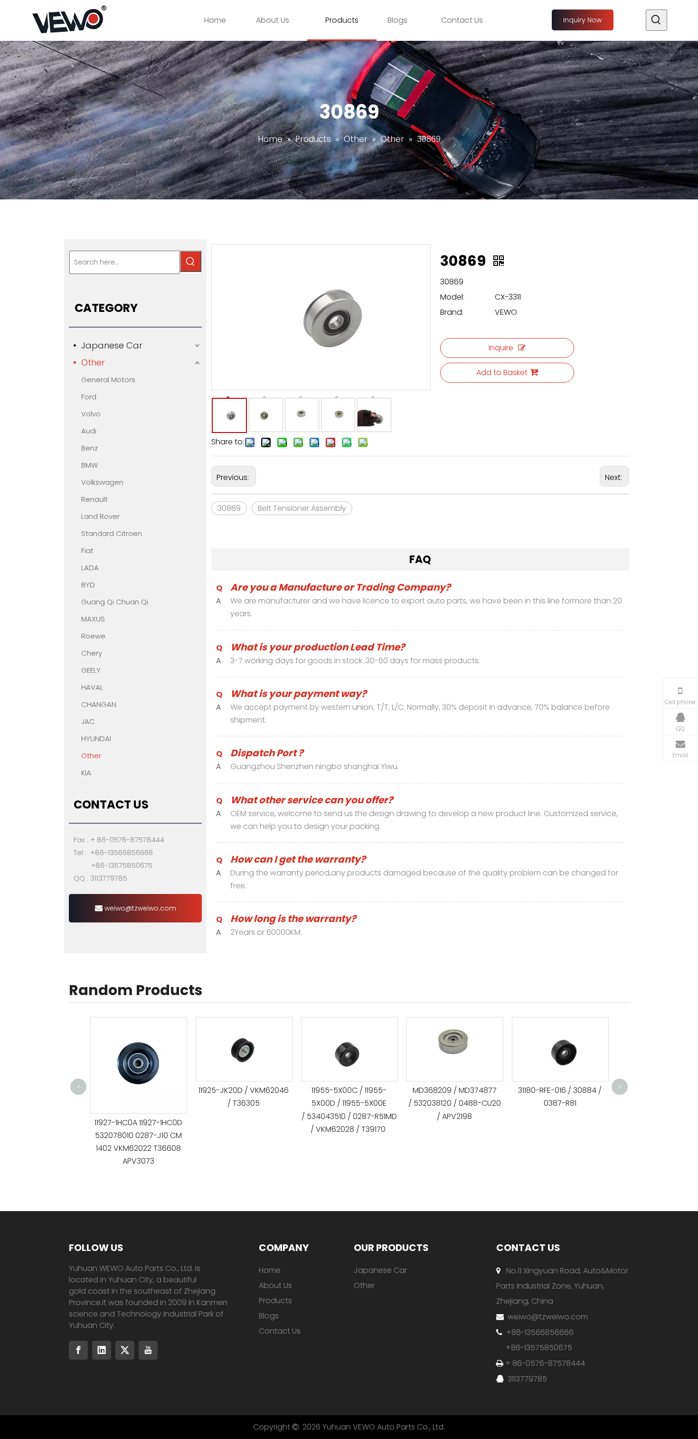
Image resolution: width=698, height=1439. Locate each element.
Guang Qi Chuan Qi (114, 602)
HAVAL (92, 687)
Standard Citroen (111, 533)
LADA (90, 568)
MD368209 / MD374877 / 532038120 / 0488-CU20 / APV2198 (454, 1103)
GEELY (91, 670)
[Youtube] (148, 1350)
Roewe (93, 636)
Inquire (501, 347)
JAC (88, 721)
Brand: (451, 312)
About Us (275, 1285)
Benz (89, 448)
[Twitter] (124, 1350)
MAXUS (93, 619)
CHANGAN (98, 704)
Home (270, 1270)
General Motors (108, 380)
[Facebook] (78, 1350)
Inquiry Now (582, 20)
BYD (88, 585)
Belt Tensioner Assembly (302, 508)
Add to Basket (502, 372)
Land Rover (100, 516)
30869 (229, 508)
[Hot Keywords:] (656, 20)
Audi (88, 431)
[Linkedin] (101, 1350)
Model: (452, 297)
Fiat (87, 550)
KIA (86, 773)
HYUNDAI (96, 738)
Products (275, 1300)
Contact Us (280, 1331)
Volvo (91, 414)
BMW (89, 465)
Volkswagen (102, 482)
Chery (91, 653)
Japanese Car (111, 345)
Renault (94, 499)
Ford (88, 397)
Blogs (269, 1315)
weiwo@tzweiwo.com (139, 908)
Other (93, 362)
